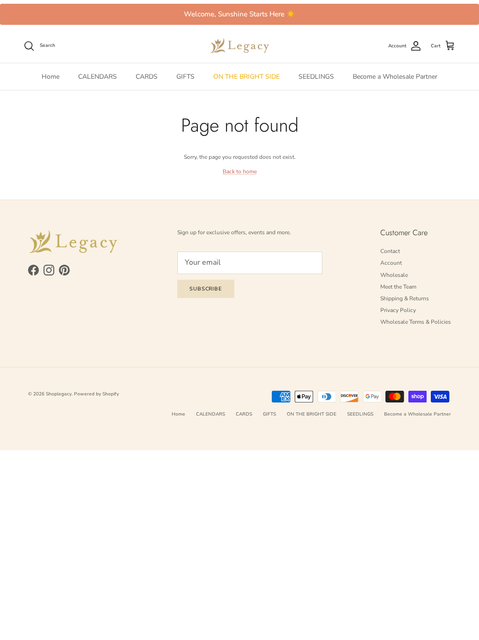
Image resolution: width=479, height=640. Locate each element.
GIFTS (185, 76)
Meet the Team (398, 286)
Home (50, 76)
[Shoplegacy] (239, 45)
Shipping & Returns (404, 298)
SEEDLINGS (316, 76)
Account (391, 263)
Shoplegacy (59, 394)
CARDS (147, 76)
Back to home (240, 171)
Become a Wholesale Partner (395, 76)
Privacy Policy (398, 310)
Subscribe (205, 288)
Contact (390, 251)
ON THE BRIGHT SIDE (246, 76)
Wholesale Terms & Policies (415, 322)
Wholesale (394, 275)
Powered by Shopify (96, 394)
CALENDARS (97, 76)
